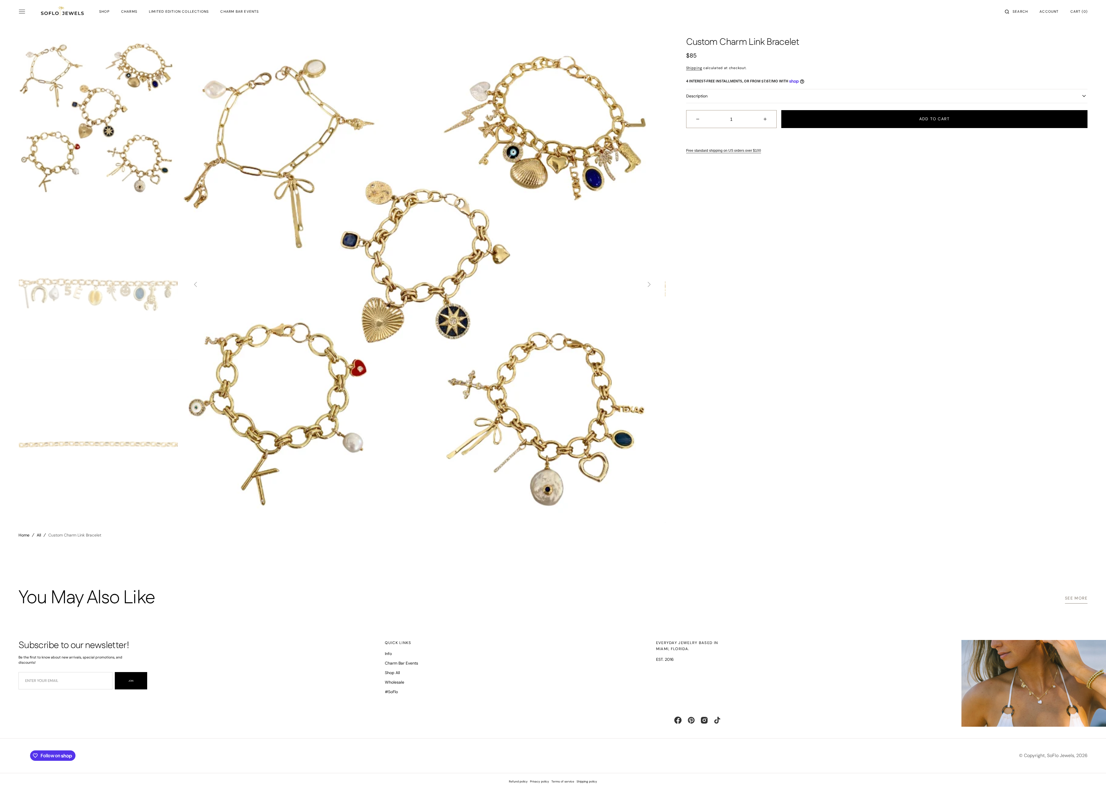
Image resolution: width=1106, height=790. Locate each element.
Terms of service (562, 781)
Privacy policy (539, 781)
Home (24, 535)
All (39, 535)
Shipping (694, 68)
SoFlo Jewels (1060, 755)
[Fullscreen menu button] (22, 11)
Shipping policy (587, 781)
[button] (1016, 11)
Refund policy (518, 781)
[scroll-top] (1092, 776)
